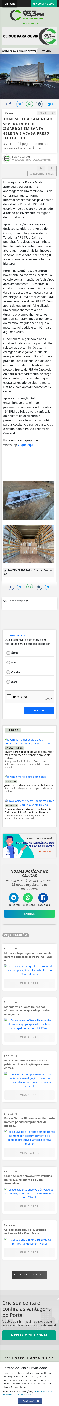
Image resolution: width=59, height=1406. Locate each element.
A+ (52, 168)
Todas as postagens (29, 1274)
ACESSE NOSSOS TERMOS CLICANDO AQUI (27, 1393)
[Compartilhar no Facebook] (9, 104)
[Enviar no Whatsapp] (29, 104)
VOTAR (40, 710)
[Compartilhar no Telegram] (39, 104)
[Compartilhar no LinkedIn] (49, 104)
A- (41, 168)
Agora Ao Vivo (45, 3)
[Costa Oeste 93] (29, 16)
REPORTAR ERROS (43, 173)
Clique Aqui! (26, 445)
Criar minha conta (30, 1335)
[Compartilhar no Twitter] (19, 104)
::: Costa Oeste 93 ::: (29, 1358)
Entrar (9, 3)
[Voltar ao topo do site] (54, 773)
